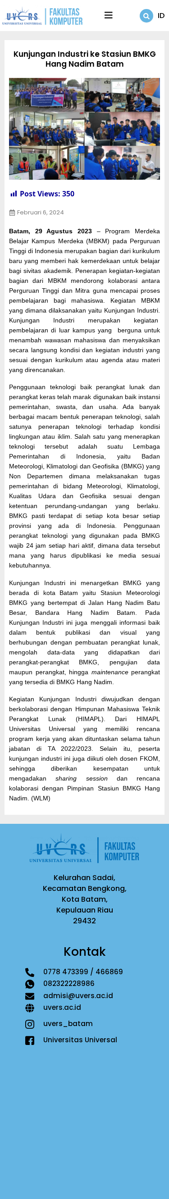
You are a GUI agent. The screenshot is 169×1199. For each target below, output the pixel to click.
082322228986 (69, 983)
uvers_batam (68, 1023)
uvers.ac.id (62, 1007)
